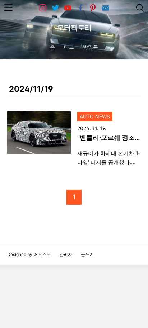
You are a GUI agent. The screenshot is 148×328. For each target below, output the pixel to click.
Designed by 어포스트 (29, 254)
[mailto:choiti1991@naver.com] (105, 8)
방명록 (90, 47)
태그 (69, 47)
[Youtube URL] (68, 8)
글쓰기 (87, 254)
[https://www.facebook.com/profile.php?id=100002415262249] (80, 8)
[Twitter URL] (55, 8)
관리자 (65, 254)
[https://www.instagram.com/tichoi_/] (42, 8)
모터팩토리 (74, 27)
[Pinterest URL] (93, 8)
